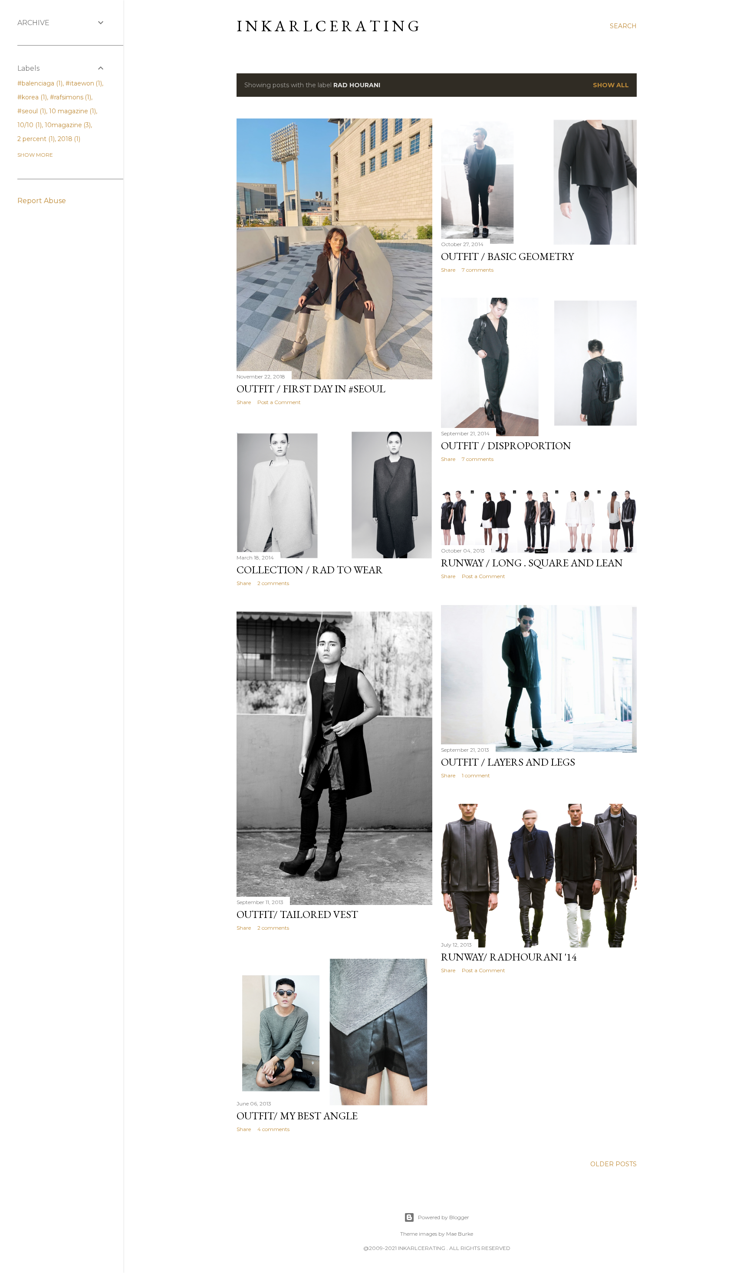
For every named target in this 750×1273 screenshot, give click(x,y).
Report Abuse (41, 201)
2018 (68, 139)
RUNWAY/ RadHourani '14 (509, 957)
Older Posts (613, 1164)
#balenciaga (39, 83)
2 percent (35, 139)
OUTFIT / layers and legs (508, 762)
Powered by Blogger (443, 1217)
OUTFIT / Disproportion (506, 445)
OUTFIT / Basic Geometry (507, 256)
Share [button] (244, 402)
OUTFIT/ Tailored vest (297, 914)
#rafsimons (70, 97)
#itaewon (83, 83)
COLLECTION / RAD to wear (310, 569)
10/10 (28, 125)
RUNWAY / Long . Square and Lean (532, 562)
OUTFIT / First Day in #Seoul (311, 388)
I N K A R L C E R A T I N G (328, 26)
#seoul (30, 111)
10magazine (67, 125)
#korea (31, 97)
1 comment (476, 775)
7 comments (477, 269)
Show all (611, 85)
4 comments (273, 1129)
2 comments (273, 583)
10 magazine (72, 111)
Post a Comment (279, 402)
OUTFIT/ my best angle (297, 1115)
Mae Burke (459, 1233)
